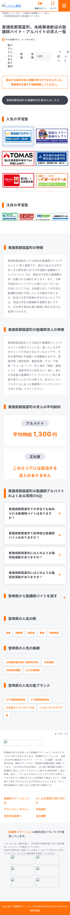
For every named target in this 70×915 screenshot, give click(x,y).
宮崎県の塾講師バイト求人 (36, 13)
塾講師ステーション (20, 832)
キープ (53, 8)
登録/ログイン (40, 8)
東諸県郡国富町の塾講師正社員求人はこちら (33, 100)
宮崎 (8, 632)
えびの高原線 (32, 670)
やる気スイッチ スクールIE (20, 707)
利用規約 (41, 809)
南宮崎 (31, 632)
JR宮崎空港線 (13, 670)
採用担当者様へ (13, 816)
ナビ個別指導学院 (40, 699)
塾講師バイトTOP (11, 13)
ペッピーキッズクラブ (51, 707)
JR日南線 (49, 662)
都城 (42, 632)
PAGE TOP (62, 734)
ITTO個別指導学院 (15, 699)
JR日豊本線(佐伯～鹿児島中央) (22, 662)
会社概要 (41, 816)
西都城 (19, 632)
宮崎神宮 (54, 632)
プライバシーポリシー (17, 809)
